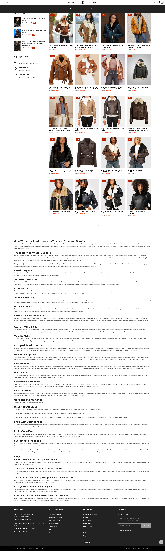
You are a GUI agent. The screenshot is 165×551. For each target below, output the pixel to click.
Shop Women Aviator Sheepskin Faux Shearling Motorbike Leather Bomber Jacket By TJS (138, 129)
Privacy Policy (87, 520)
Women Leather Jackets (56, 517)
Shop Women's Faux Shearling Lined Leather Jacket (112, 46)
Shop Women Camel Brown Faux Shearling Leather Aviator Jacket (85, 46)
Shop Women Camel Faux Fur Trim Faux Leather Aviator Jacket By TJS (86, 88)
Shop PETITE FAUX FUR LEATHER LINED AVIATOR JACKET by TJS (60, 171)
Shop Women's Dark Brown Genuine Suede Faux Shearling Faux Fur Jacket (60, 88)
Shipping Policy (87, 526)
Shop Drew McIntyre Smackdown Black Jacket (34, 31)
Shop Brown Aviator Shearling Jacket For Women (61, 46)
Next (104, 225)
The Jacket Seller (35, 548)
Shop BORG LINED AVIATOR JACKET (136, 171)
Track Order (86, 542)
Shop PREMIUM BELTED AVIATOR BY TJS (113, 212)
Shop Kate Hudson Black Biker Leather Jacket (33, 19)
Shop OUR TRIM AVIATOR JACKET (60, 212)
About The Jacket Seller (90, 514)
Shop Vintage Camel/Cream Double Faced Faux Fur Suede (138, 46)
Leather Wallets (53, 526)
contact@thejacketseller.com (24, 519)
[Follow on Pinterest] (10, 3)
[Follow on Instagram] (8, 3)
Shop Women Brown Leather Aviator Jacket (112, 129)
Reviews (85, 539)
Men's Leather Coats (55, 520)
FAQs (84, 533)
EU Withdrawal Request (124, 530)
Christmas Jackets (54, 533)
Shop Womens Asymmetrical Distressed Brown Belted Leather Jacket (85, 171)
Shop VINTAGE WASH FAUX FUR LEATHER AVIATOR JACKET (111, 171)
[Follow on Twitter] (5, 3)
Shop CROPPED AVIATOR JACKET (86, 212)
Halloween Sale (53, 530)
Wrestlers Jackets (54, 523)
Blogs (85, 536)
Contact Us (86, 517)
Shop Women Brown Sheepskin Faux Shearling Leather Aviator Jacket (61, 129)
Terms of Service (88, 530)
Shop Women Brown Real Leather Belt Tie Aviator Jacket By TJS (112, 88)
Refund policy (147, 548)
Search (128, 548)
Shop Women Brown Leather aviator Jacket (86, 129)
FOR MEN (92, 2)
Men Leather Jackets (55, 514)
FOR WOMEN (70, 2)
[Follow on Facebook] (2, 3)
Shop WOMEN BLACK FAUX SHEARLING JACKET (136, 212)
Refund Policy (87, 523)
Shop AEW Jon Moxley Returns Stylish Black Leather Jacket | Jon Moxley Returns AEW (33, 43)
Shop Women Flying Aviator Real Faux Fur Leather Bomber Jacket (137, 88)
